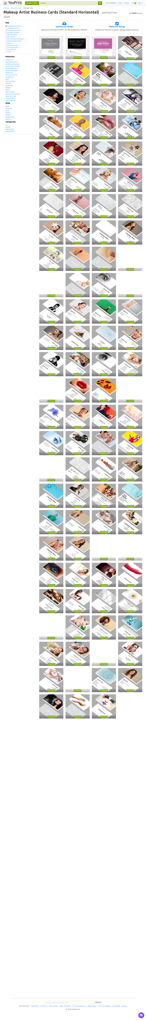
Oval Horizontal (14, 47)
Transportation (10, 98)
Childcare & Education (12, 64)
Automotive (9, 60)
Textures (8, 119)
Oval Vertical (13, 49)
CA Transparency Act (79, 1006)
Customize (51, 57)
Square (11, 43)
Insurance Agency (11, 75)
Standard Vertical (14, 28)
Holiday (7, 127)
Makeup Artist (10, 131)
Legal (7, 79)
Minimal (7, 113)
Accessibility (116, 1006)
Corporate (8, 108)
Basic (7, 106)
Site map (124, 1006)
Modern (8, 115)
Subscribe (98, 1002)
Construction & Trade (12, 66)
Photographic (10, 117)
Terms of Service (65, 1006)
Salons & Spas (10, 92)
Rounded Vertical (15, 32)
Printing (6, 8)
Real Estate (9, 85)
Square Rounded (14, 45)
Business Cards (16, 8)
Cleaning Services (11, 62)
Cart (132, 3)
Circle (11, 52)
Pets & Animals (10, 81)
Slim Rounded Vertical (17, 41)
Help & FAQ (35, 1006)
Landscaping (9, 77)
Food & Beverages (11, 70)
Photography (9, 129)
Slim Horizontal (15, 34)
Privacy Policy (53, 1006)
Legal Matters (92, 1006)
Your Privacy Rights (104, 1006)
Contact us (43, 1006)
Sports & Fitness (10, 96)
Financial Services (11, 68)
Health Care (9, 72)
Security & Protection (12, 94)
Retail (7, 90)
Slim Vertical (14, 37)
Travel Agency (10, 100)
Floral (7, 110)
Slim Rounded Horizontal (18, 39)
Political (8, 83)
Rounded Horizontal (16, 30)
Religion (8, 87)
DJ (6, 125)
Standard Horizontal (15, 26)
